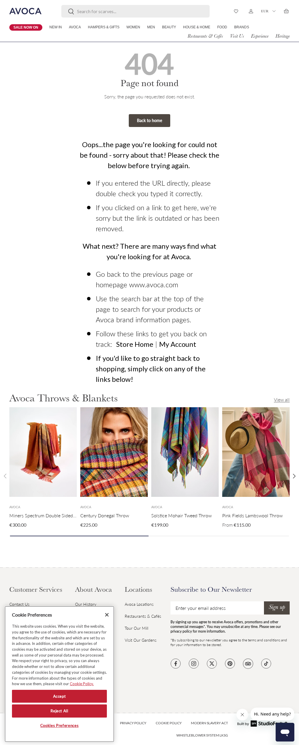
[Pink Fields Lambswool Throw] (256, 452)
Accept (59, 696)
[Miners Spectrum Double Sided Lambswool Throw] (43, 452)
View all (282, 399)
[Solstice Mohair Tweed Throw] (185, 452)
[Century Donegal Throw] (114, 452)
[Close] (106, 614)
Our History (85, 604)
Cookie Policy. (82, 683)
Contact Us (19, 604)
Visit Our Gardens (141, 640)
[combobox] (135, 11)
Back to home (149, 120)
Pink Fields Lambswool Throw (252, 515)
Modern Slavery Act (209, 723)
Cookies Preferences (59, 725)
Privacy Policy (133, 723)
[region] (59, 674)
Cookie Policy (169, 723)
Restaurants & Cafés (205, 36)
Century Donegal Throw (104, 515)
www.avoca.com (153, 284)
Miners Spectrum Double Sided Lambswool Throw (60, 515)
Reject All (59, 711)
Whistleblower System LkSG (202, 735)
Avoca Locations (139, 604)
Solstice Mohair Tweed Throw (181, 515)
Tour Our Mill (136, 628)
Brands (241, 27)
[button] (286, 11)
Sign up (277, 608)
